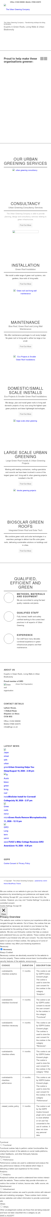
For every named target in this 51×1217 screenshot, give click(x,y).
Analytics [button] (3, 1171)
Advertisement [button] (5, 1186)
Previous (42, 58)
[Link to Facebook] (33, 886)
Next (45, 58)
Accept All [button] (17, 905)
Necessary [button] (4, 946)
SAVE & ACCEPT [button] (7, 1215)
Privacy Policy (24, 863)
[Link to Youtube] (45, 886)
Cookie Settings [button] (6, 905)
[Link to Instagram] (37, 886)
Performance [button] (5, 1157)
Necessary (7, 949)
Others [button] (2, 1203)
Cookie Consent (10, 863)
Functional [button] (4, 1142)
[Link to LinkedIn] (41, 886)
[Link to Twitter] (29, 886)
